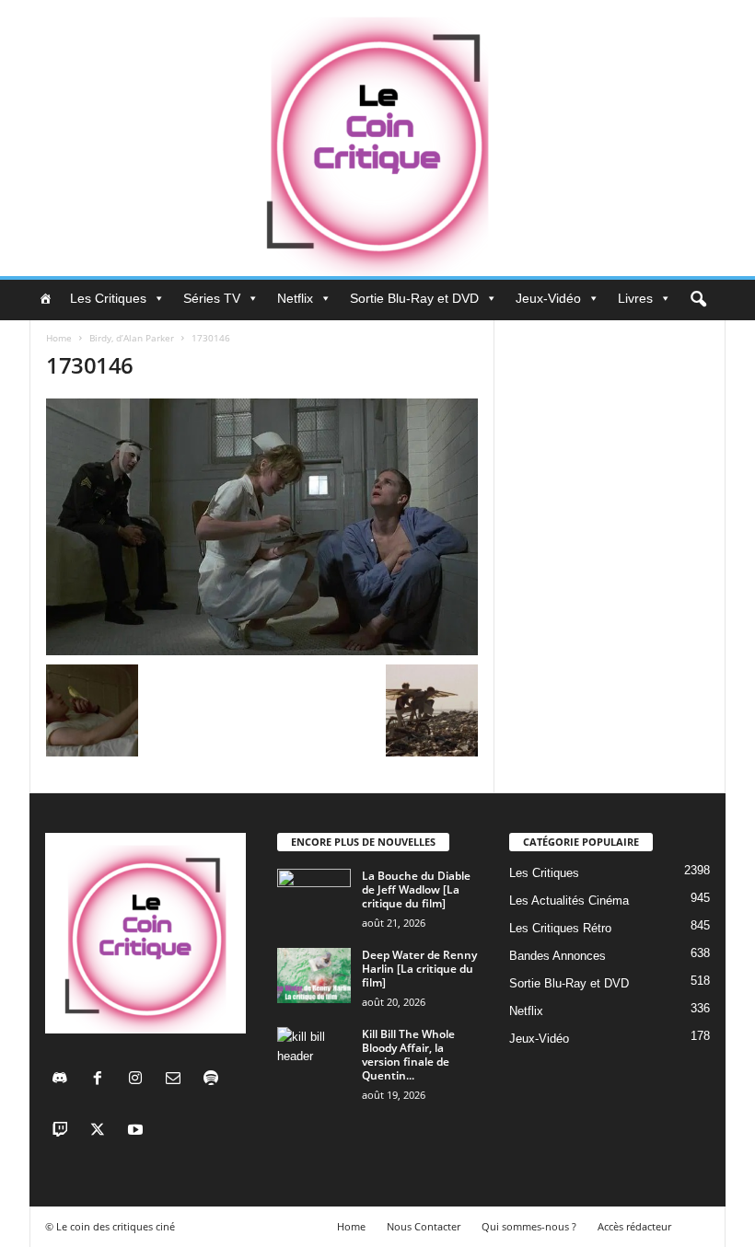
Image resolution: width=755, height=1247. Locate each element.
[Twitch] (64, 1131)
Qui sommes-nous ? (529, 1226)
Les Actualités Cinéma (569, 900)
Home (59, 337)
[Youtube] (138, 1131)
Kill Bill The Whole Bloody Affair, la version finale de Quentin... (408, 1054)
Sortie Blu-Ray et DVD (414, 298)
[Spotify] (213, 1080)
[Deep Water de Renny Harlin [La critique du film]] (314, 975)
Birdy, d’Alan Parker (131, 337)
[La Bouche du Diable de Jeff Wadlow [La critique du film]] (314, 896)
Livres (635, 298)
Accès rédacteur (634, 1226)
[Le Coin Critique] (377, 138)
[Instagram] (139, 1080)
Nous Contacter (423, 1226)
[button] (698, 300)
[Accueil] (45, 298)
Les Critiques (108, 298)
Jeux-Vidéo (548, 298)
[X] (102, 1131)
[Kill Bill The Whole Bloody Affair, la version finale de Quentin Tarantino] (314, 1054)
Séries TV (211, 298)
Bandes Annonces (557, 956)
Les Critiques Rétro (560, 928)
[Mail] (177, 1080)
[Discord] (64, 1080)
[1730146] (262, 526)
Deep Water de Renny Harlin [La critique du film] (419, 968)
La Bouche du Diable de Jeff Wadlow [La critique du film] (416, 889)
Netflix (295, 298)
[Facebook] (102, 1080)
